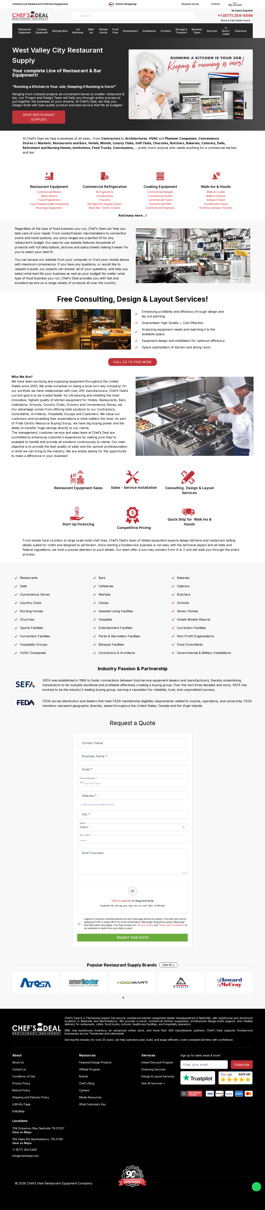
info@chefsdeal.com (25, 1155)
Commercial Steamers (160, 208)
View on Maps (22, 1132)
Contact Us (19, 1069)
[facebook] (174, 1183)
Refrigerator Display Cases (104, 204)
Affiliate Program (89, 1069)
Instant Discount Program (157, 1062)
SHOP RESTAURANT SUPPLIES (39, 117)
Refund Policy (21, 1090)
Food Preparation (49, 200)
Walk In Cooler (216, 192)
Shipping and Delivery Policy (30, 1097)
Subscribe (241, 1065)
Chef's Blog (86, 1083)
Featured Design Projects (95, 1062)
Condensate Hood (216, 204)
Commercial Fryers (160, 200)
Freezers (104, 200)
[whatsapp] (256, 1186)
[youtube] (182, 1183)
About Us (18, 1062)
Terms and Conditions (171, 925)
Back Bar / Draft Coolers (104, 208)
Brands (83, 1076)
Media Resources (90, 1097)
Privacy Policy (145, 925)
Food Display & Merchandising (49, 204)
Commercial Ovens (160, 196)
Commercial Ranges (160, 192)
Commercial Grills (160, 204)
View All (167, 964)
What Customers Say (92, 1104)
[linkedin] (197, 1183)
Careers (84, 1090)
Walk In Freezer (216, 196)
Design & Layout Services (157, 1076)
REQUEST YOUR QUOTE (132, 937)
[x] (189, 1183)
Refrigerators (104, 192)
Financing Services (153, 1069)
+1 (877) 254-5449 (235, 15)
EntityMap (18, 1111)
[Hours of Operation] (252, 20)
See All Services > (153, 1083)
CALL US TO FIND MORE (132, 362)
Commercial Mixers (49, 192)
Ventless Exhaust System (215, 208)
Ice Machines (104, 196)
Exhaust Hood (216, 200)
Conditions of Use (23, 1076)
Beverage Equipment (49, 208)
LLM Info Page (21, 1104)
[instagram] (205, 1183)
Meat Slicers (49, 196)
